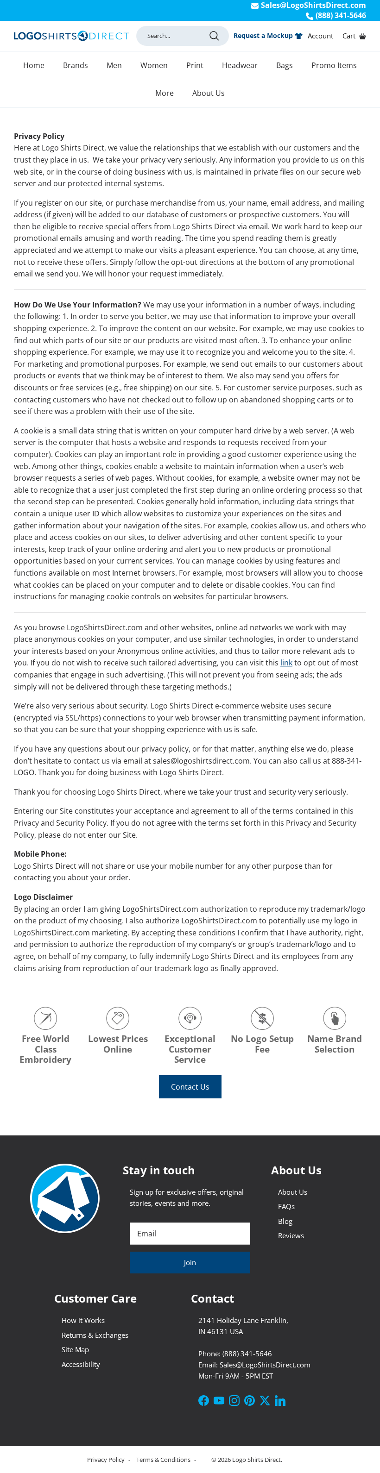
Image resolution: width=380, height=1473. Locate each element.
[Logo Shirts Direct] (71, 36)
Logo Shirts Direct (256, 1459)
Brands (75, 65)
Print (194, 65)
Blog (285, 1221)
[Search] (214, 35)
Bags (284, 65)
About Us (208, 93)
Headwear (240, 65)
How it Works (83, 1320)
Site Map (75, 1349)
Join (190, 1262)
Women (154, 65)
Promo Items (334, 65)
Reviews (291, 1235)
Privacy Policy (106, 1459)
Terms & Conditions (164, 1459)
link (286, 663)
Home (33, 65)
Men (114, 65)
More (164, 93)
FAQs (286, 1206)
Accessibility (81, 1364)
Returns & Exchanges (95, 1335)
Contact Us (190, 1087)
